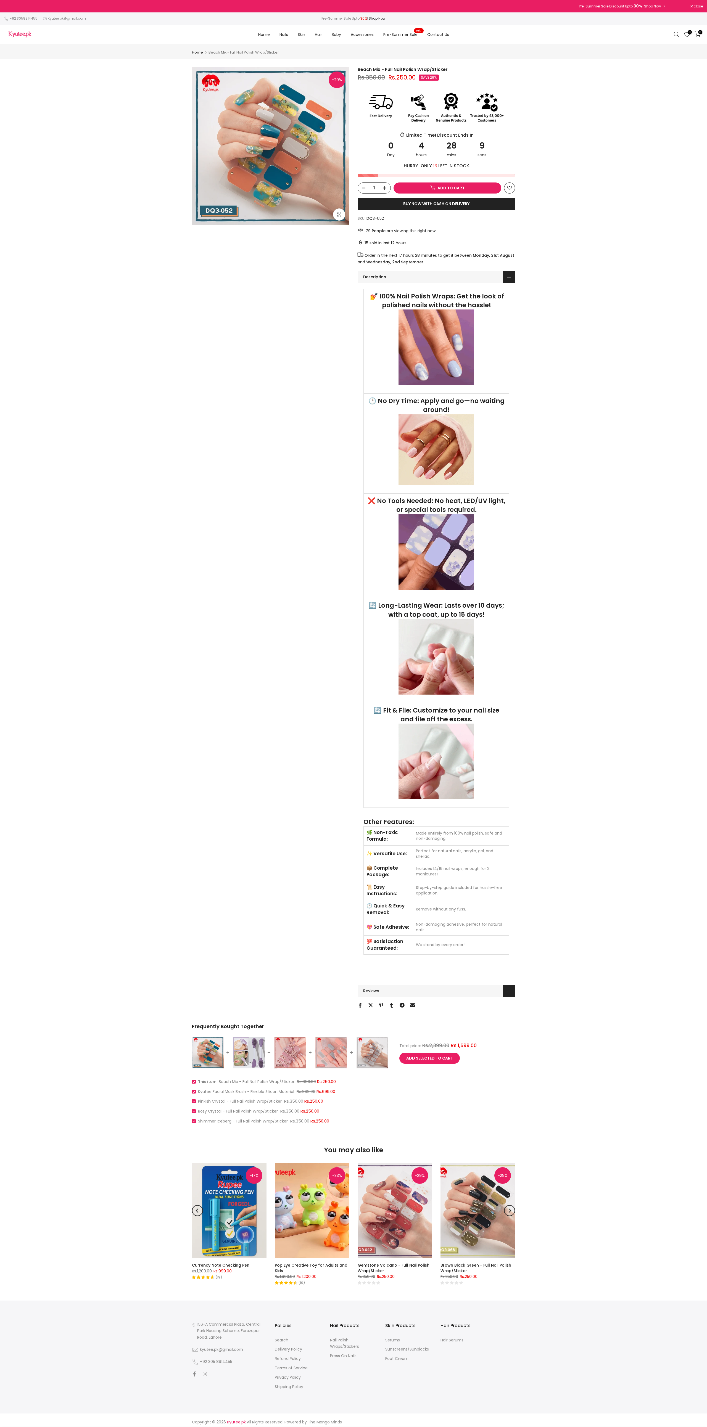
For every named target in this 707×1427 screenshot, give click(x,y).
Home (264, 34)
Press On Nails (343, 1356)
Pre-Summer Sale (402, 34)
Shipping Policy (289, 1386)
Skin (301, 34)
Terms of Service (291, 1368)
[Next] (509, 1210)
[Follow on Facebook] (194, 1374)
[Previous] (197, 1210)
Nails (283, 34)
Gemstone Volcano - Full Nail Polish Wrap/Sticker (393, 1268)
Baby (336, 34)
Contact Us (438, 34)
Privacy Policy (288, 1377)
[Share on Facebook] (360, 1005)
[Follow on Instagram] (204, 1374)
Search (281, 1340)
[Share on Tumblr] (391, 1005)
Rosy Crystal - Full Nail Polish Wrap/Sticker (238, 1111)
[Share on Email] (412, 1005)
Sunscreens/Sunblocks (407, 1349)
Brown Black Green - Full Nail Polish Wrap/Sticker (475, 1268)
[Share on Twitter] (370, 1005)
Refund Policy (288, 1358)
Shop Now (377, 18)
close (12, 6)
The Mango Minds (325, 1422)
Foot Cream (396, 1358)
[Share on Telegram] (402, 1005)
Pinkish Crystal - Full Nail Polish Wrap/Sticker (240, 1101)
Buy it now (436, 203)
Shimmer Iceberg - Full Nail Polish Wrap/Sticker (243, 1121)
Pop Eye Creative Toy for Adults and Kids (311, 1268)
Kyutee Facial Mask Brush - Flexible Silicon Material (246, 1091)
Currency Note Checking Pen (220, 1265)
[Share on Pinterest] (381, 1005)
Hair (318, 34)
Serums (392, 1340)
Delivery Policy (288, 1349)
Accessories (362, 34)
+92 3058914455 (23, 18)
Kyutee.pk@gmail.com (67, 18)
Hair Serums (451, 1340)
